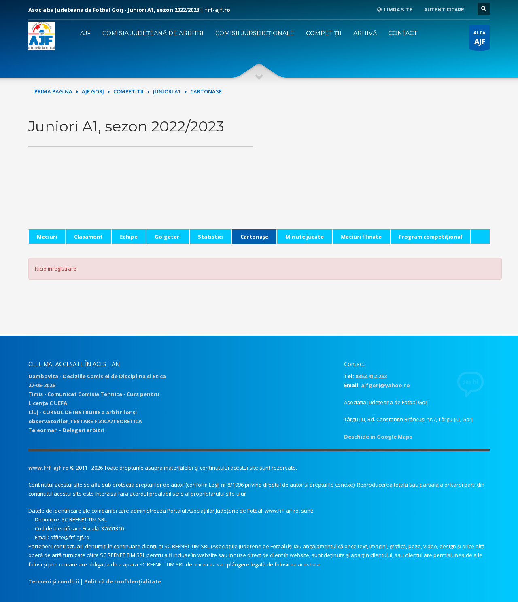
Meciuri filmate (361, 236)
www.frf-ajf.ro (48, 467)
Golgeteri (168, 236)
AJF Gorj (93, 91)
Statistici (210, 236)
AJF (85, 33)
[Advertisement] (377, 172)
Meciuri (47, 236)
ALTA (479, 38)
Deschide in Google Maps (378, 436)
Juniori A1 (167, 91)
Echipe (129, 236)
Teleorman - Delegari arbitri (66, 430)
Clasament (88, 236)
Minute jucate (304, 236)
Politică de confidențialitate (122, 581)
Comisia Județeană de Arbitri (153, 33)
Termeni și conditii (53, 581)
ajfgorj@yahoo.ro (385, 385)
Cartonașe (254, 236)
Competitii (128, 91)
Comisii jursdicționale (254, 33)
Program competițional (430, 236)
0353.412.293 (371, 376)
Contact (402, 33)
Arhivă (365, 33)
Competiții (324, 33)
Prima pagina (53, 91)
